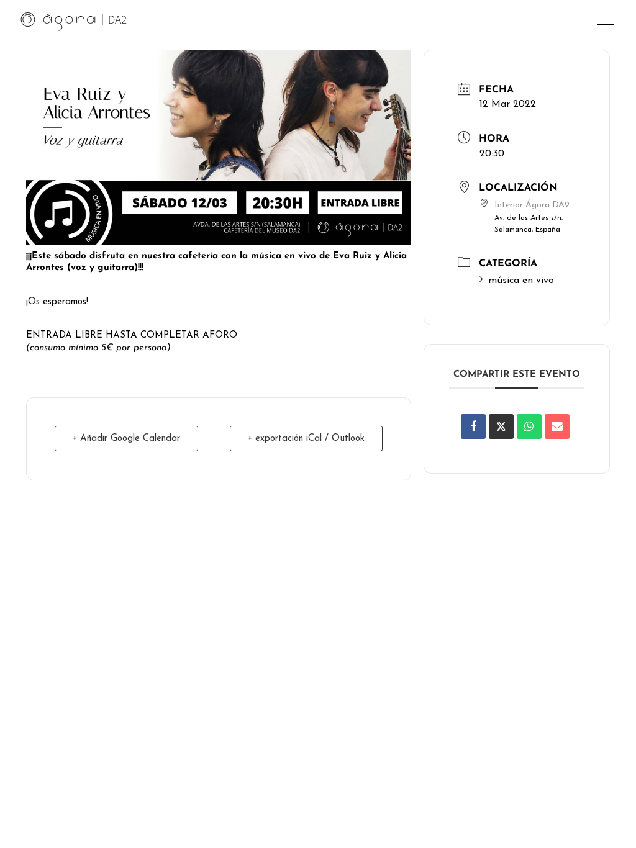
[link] (73, 21)
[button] (606, 27)
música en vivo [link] (521, 281)
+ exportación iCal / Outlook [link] (306, 438)
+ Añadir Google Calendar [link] (126, 438)
